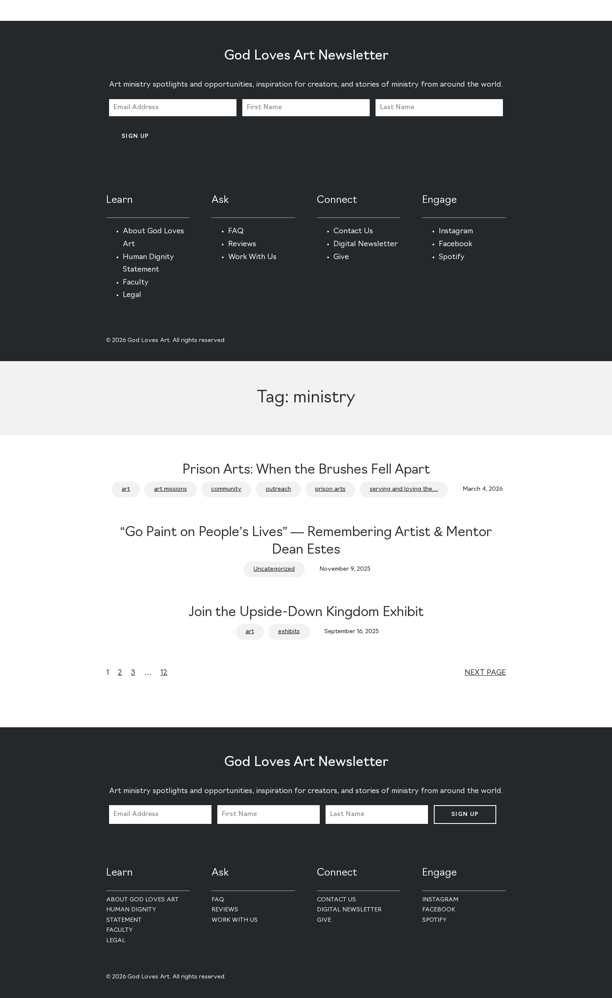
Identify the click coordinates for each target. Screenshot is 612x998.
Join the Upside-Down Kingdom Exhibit (306, 612)
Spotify (452, 257)
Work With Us (252, 257)
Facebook (455, 244)
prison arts (330, 489)
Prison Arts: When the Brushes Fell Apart (306, 470)
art (126, 489)
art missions (170, 489)
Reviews (242, 244)
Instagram (456, 231)
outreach (278, 489)
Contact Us (353, 231)
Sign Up (135, 136)
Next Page (485, 673)
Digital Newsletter (365, 244)
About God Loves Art (142, 900)
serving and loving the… (404, 489)
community (226, 489)
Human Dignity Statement (131, 915)
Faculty (136, 283)
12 (163, 673)
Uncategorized (274, 569)
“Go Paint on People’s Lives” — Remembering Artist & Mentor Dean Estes (306, 541)
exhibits (289, 632)
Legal (132, 295)
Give (341, 257)
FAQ (236, 231)
